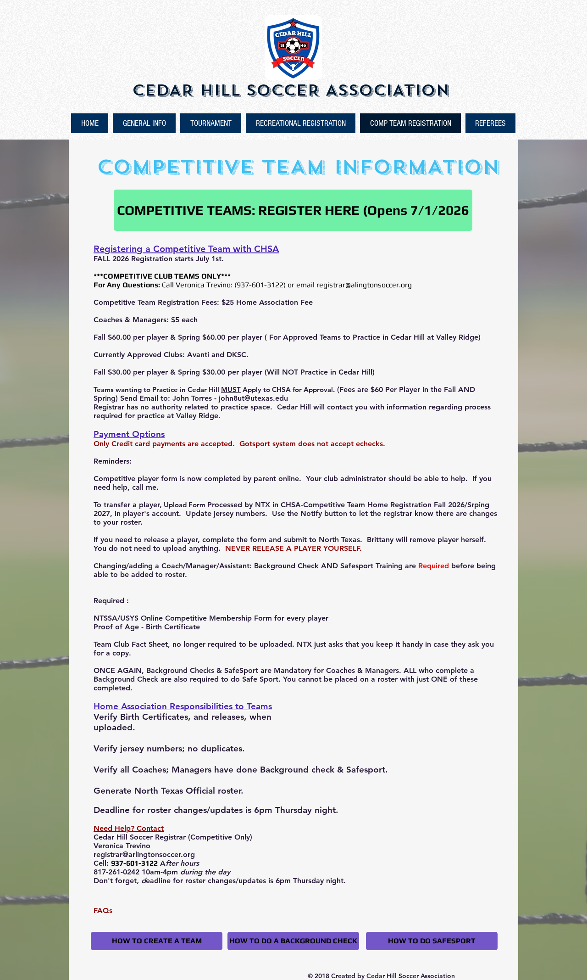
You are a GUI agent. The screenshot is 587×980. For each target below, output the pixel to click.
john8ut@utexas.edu (253, 398)
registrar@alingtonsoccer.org (364, 284)
